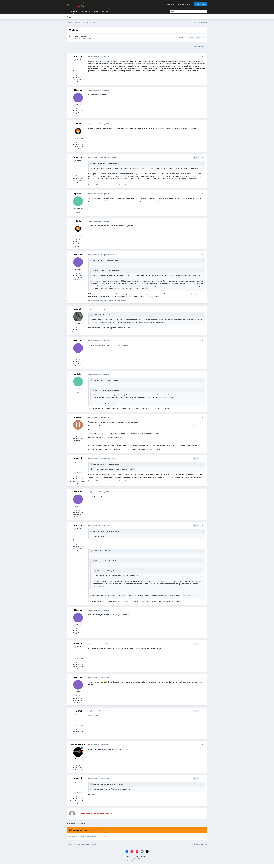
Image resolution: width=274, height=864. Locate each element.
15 (79, 212)
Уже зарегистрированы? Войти (179, 4)
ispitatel (77, 194)
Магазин (105, 11)
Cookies (144, 856)
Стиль (136, 856)
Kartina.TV (137, 859)
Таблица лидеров (125, 17)
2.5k (78, 109)
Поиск (96, 11)
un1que (77, 417)
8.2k (78, 142)
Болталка (91, 39)
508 (78, 436)
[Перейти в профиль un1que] (78, 425)
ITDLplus (77, 90)
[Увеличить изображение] (105, 682)
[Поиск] (204, 11)
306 (78, 75)
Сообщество (73, 11)
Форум (69, 17)
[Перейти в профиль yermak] (78, 316)
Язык (129, 856)
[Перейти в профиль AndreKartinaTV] (78, 752)
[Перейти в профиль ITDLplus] (78, 97)
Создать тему (199, 46)
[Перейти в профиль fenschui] (71, 37)
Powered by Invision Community (137, 861)
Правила (79, 17)
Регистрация (200, 4)
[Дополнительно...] (203, 56)
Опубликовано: (99, 56)
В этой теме (196, 11)
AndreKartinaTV (77, 744)
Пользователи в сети (107, 17)
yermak (77, 309)
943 (78, 327)
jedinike (77, 124)
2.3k (78, 765)
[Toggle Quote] (91, 163)
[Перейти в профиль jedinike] (78, 131)
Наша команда (91, 17)
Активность (86, 11)
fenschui (84, 36)
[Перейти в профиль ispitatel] (78, 201)
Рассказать (181, 37)
